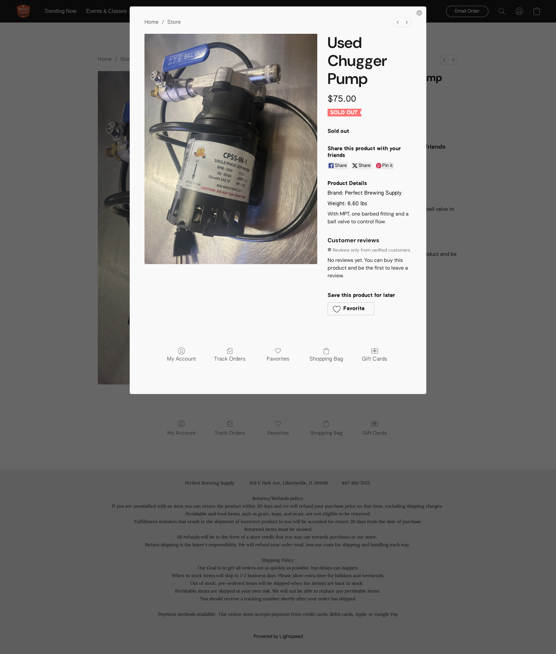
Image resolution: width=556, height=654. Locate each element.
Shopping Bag (326, 359)
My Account (181, 359)
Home (151, 22)
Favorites (278, 359)
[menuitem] (397, 22)
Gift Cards (374, 359)
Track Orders (230, 359)
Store (174, 22)
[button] (351, 308)
